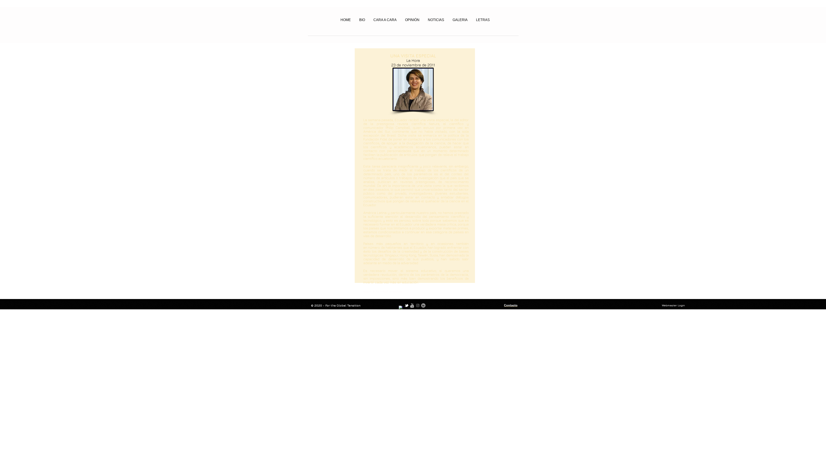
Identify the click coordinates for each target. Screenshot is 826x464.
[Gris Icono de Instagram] (418, 305)
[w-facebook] (401, 308)
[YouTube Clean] (412, 305)
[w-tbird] (406, 305)
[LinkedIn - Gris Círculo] (423, 305)
